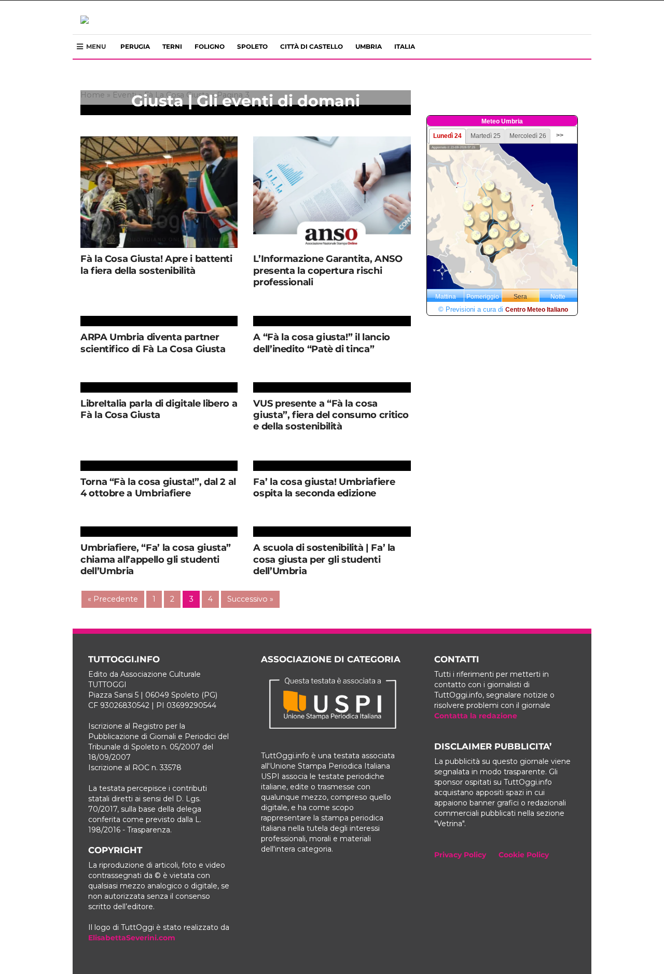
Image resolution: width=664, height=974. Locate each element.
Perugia (135, 46)
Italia (404, 46)
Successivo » (250, 599)
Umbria (368, 46)
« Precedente (113, 599)
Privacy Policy (460, 854)
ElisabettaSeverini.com (131, 937)
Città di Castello (311, 46)
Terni (172, 46)
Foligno (210, 46)
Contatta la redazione (475, 715)
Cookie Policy (524, 854)
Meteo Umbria (502, 121)
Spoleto (252, 46)
